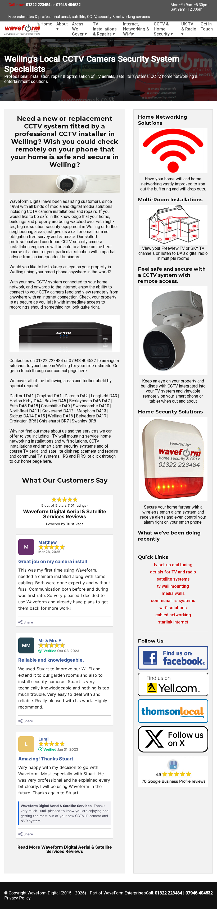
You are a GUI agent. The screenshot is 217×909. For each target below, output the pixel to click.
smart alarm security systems (68, 446)
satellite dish (60, 451)
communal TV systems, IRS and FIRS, (52, 456)
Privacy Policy (17, 898)
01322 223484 (38, 5)
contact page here (70, 370)
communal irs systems (173, 600)
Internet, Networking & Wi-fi (136, 29)
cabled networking (173, 614)
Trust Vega (74, 524)
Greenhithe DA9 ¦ (57, 405)
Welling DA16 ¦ (62, 415)
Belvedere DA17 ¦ (92, 415)
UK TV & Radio (188, 29)
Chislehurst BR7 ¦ (55, 421)
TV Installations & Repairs (105, 29)
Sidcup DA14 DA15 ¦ (29, 415)
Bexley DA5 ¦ (56, 400)
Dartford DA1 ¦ (23, 395)
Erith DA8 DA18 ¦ (25, 405)
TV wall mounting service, (76, 436)
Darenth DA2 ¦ (78, 395)
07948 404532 (68, 5)
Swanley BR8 (84, 421)
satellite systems (173, 579)
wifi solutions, (75, 441)
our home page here (32, 461)
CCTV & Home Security (163, 29)
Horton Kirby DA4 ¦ (27, 400)
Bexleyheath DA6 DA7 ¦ (90, 400)
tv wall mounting (173, 586)
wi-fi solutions (173, 607)
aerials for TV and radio (173, 571)
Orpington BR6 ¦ (24, 421)
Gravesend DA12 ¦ (59, 410)
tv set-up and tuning (173, 564)
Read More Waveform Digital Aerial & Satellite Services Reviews (64, 849)
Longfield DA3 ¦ (105, 395)
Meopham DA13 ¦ (92, 410)
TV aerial (31, 451)
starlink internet (173, 622)
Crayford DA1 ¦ (51, 395)
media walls (173, 593)
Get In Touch (207, 26)
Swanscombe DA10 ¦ (92, 405)
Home (46, 23)
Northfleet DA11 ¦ (26, 410)
